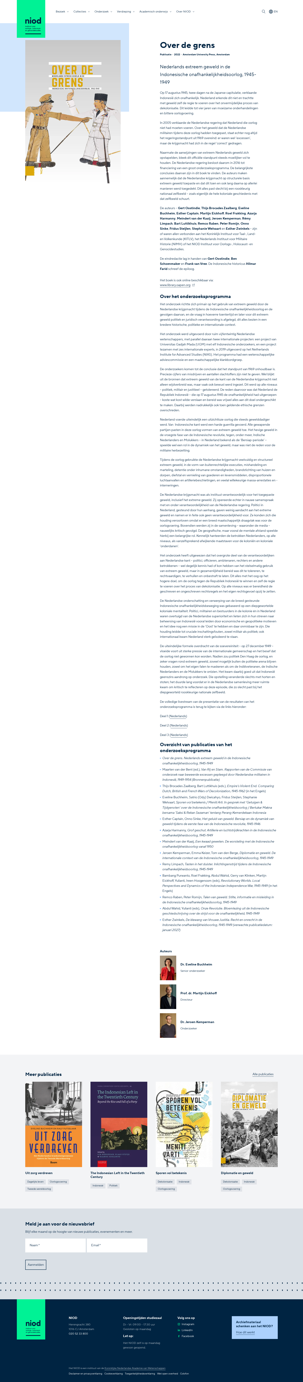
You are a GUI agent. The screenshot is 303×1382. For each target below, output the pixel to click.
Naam (34, 1245)
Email (95, 1245)
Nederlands (178, 716)
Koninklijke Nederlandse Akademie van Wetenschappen (135, 1368)
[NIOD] (31, 19)
